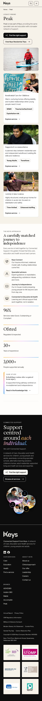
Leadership (26, 572)
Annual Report (8, 613)
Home (5, 9)
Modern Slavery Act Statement (13, 626)
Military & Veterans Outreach (12, 622)
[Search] (31, 3)
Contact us (26, 580)
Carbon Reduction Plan (23, 631)
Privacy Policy (19, 613)
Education (7, 564)
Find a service (8, 572)
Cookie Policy (29, 626)
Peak (5, 604)
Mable (5, 596)
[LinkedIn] (4, 552)
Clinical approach (29, 564)
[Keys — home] (6, 3)
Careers (25, 576)
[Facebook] (8, 552)
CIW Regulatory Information (12, 617)
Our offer (25, 568)
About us (25, 561)
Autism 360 (7, 592)
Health (5, 568)
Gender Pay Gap (8, 631)
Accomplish (7, 600)
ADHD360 (7, 588)
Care (5, 561)
